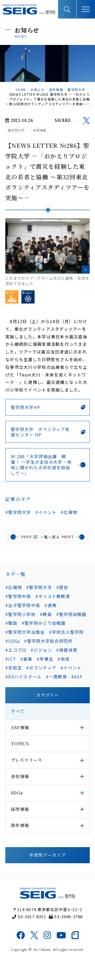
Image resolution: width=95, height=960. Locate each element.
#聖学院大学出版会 (25, 632)
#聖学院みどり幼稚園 (44, 623)
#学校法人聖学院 (66, 632)
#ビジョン (41, 650)
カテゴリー (47, 695)
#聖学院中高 (18, 596)
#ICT (10, 659)
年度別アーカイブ (47, 855)
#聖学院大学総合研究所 (48, 641)
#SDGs (12, 641)
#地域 (64, 659)
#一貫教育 (56, 676)
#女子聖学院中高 (22, 605)
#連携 (50, 605)
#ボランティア (41, 667)
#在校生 (13, 667)
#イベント (45, 512)
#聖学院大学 (18, 512)
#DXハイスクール (23, 676)
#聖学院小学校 (20, 614)
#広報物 (69, 512)
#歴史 (62, 587)
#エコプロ (15, 650)
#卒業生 (45, 659)
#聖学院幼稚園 (71, 614)
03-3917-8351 (32, 916)
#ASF (77, 676)
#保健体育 (66, 650)
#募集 (26, 659)
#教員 (46, 614)
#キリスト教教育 (52, 596)
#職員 (11, 623)
